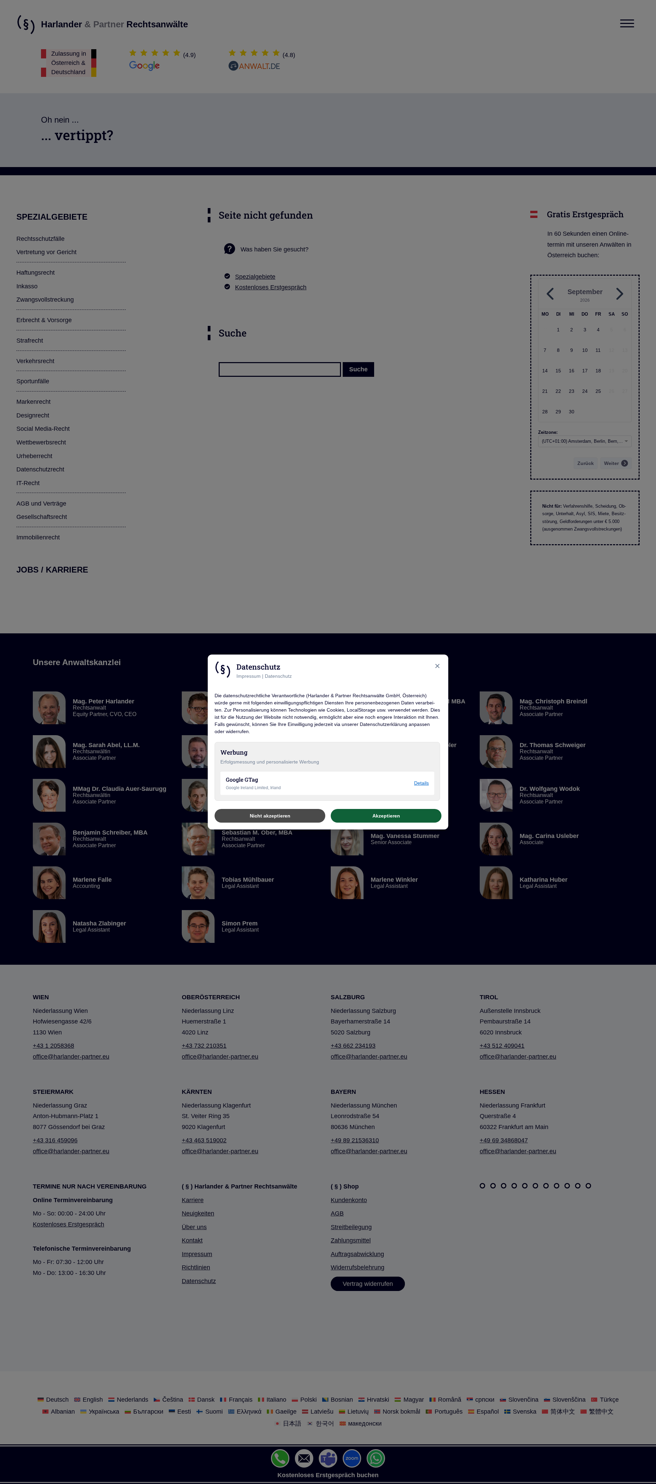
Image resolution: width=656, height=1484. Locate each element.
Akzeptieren (386, 816)
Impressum (248, 676)
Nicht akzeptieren (270, 816)
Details (421, 783)
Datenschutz (278, 676)
